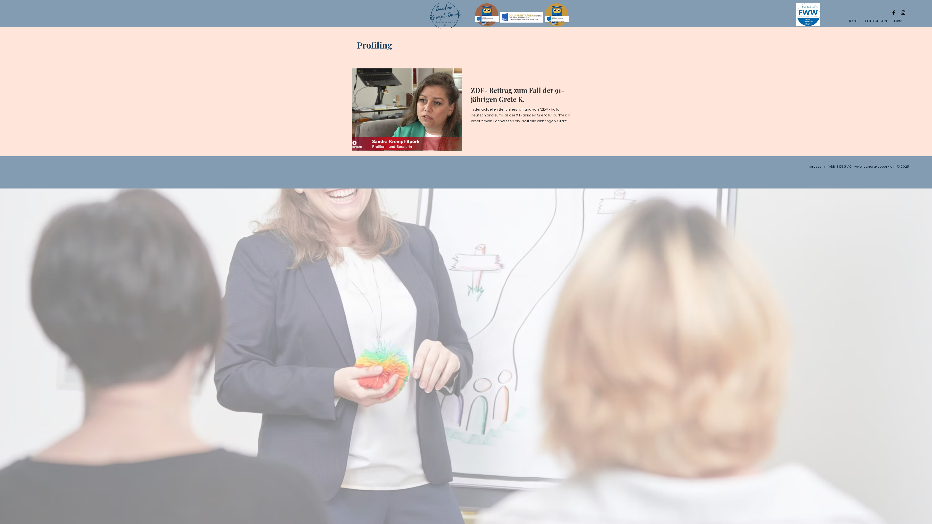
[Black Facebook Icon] (894, 13)
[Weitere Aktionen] (571, 78)
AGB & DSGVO (840, 166)
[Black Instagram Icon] (903, 13)
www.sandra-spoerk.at (874, 166)
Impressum (815, 166)
